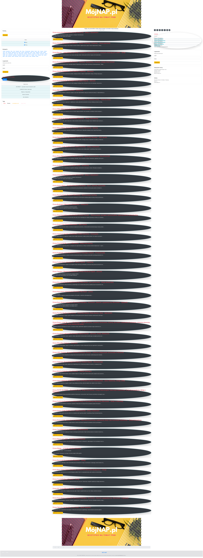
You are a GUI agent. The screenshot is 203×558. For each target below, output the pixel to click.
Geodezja (37, 53)
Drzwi (14, 51)
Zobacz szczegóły (58, 39)
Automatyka (8, 51)
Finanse (36, 51)
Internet (13, 56)
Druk (7, 53)
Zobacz (4, 79)
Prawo (20, 56)
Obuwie (44, 52)
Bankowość (30, 53)
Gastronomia (42, 53)
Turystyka (27, 56)
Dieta (20, 51)
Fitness (23, 51)
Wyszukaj (5, 35)
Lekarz (4, 52)
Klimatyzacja (14, 52)
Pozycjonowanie (27, 51)
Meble (4, 56)
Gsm (6, 52)
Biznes (20, 52)
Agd (17, 53)
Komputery (33, 56)
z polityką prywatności (119, 555)
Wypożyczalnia (27, 52)
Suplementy (38, 52)
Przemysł (23, 56)
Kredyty (22, 52)
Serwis (34, 52)
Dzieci (30, 56)
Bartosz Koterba (25, 94)
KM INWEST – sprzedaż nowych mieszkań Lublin (25, 86)
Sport (38, 51)
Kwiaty (37, 56)
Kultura (41, 52)
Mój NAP (104, 552)
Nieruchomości (11, 53)
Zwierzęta (25, 53)
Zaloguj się (5, 71)
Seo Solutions (25, 97)
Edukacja (32, 51)
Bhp (17, 52)
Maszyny (9, 56)
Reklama (4, 53)
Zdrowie (45, 51)
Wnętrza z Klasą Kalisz (25, 91)
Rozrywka (9, 52)
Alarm (11, 51)
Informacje (16, 56)
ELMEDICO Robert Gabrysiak (26, 89)
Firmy (26, 44)
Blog (26, 42)
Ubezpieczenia (21, 53)
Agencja (46, 53)
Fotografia (17, 51)
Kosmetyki (34, 53)
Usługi (15, 53)
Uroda (6, 56)
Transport (41, 51)
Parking (4, 51)
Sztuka (31, 52)
